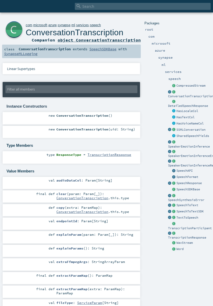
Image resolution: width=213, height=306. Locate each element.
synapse (64, 25)
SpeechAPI (184, 170)
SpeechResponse (189, 183)
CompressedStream (190, 85)
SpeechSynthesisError (186, 200)
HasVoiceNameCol (190, 123)
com (29, 25)
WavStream (184, 243)
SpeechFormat (187, 177)
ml (73, 25)
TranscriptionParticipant (190, 228)
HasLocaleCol (187, 111)
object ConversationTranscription (99, 40)
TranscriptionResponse (187, 237)
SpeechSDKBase (188, 189)
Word (180, 249)
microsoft (40, 25)
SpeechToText (187, 205)
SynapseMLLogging (20, 53)
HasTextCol (185, 117)
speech (95, 25)
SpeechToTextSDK (190, 211)
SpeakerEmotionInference (189, 146)
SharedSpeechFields (192, 136)
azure (52, 25)
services (82, 25)
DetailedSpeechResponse (188, 106)
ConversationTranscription (74, 32)
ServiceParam (89, 303)
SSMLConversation (190, 129)
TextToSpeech (187, 217)
